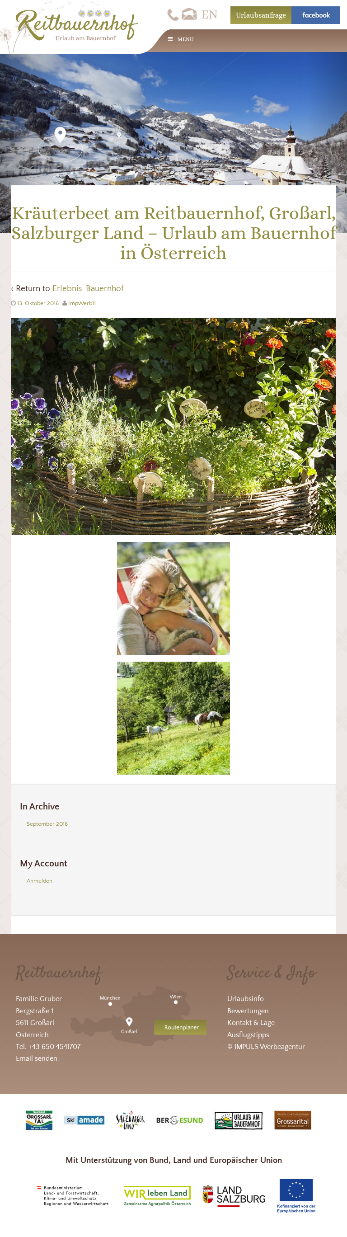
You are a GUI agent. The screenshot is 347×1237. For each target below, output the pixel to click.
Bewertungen (248, 1011)
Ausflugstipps (248, 1035)
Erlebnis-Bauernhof (88, 288)
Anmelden (39, 881)
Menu (186, 39)
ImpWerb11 (82, 303)
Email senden (36, 1058)
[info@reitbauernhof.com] (190, 14)
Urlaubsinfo (245, 999)
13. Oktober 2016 (38, 303)
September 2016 (47, 824)
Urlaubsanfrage (261, 15)
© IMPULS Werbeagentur (266, 1047)
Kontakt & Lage (251, 1023)
